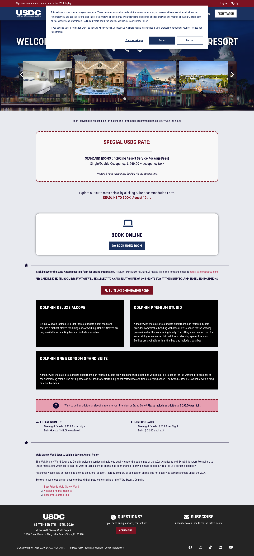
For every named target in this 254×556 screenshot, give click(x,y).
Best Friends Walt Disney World (61, 486)
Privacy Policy (76, 547)
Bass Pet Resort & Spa (56, 495)
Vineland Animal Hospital (58, 490)
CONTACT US (125, 530)
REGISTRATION (226, 13)
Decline (190, 40)
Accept (162, 40)
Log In (223, 3)
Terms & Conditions (94, 547)
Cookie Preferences (114, 547)
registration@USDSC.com (204, 271)
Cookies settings (134, 40)
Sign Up (234, 3)
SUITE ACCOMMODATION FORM (128, 290)
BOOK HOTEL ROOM (129, 245)
